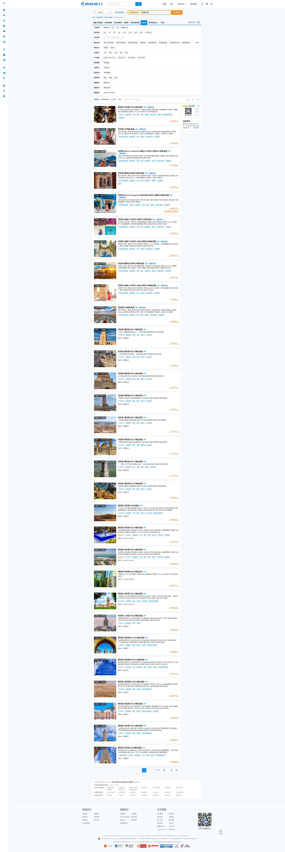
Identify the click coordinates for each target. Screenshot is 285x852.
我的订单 (181, 4)
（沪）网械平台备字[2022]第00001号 (148, 838)
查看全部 (136, 782)
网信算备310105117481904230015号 (178, 836)
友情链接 (134, 814)
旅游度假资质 (177, 838)
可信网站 (141, 846)
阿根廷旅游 (133, 790)
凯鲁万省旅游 (108, 17)
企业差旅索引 (86, 823)
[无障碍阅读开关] (207, 4)
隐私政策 (171, 820)
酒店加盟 (134, 820)
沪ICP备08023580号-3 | (159, 836)
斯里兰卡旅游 (134, 788)
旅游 (93, 17)
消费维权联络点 (176, 846)
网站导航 (96, 817)
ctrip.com (121, 836)
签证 (198, 22)
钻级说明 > (196, 128)
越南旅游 (144, 788)
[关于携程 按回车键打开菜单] (4, 96)
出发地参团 (108, 22)
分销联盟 (122, 814)
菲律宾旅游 (121, 788)
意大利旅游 (156, 788)
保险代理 (134, 817)
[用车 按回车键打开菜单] (4, 42)
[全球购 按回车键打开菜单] (4, 67)
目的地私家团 (135, 22)
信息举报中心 (130, 846)
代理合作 (122, 820)
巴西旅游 (109, 790)
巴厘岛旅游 (133, 792)
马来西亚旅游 (111, 788)
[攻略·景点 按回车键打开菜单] (4, 54)
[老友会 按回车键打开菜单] (4, 91)
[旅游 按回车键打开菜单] (4, 26)
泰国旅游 (144, 792)
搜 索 (178, 12)
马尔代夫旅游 (111, 792)
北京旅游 (109, 795)
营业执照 (160, 823)
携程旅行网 (92, 4)
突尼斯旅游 (99, 17)
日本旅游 (155, 792)
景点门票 (192, 22)
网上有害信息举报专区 (166, 846)
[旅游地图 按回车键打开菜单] (4, 60)
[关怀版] (211, 4)
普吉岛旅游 (121, 792)
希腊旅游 (167, 788)
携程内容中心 (161, 826)
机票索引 (85, 817)
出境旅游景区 (124, 782)
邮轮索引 (96, 820)
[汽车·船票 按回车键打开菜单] (4, 36)
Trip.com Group (162, 829)
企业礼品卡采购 (124, 817)
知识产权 (171, 826)
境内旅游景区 (116, 782)
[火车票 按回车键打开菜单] (4, 20)
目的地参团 (118, 22)
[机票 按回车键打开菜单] (4, 15)
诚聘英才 (171, 817)
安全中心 (171, 823)
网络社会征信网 (120, 846)
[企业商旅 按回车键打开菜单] (4, 85)
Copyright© (107, 836)
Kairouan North (113, 785)
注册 (171, 4)
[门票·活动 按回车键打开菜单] (4, 31)
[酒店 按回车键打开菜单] (4, 10)
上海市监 (109, 846)
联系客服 (193, 4)
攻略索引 (96, 814)
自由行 (144, 22)
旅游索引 (131, 782)
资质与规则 (192, 838)
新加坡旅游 (179, 792)
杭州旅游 (132, 795)
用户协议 (160, 820)
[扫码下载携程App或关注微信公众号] (202, 4)
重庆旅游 (178, 795)
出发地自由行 (134, 12)
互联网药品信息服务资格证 (128, 838)
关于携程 (160, 814)
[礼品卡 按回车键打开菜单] (4, 72)
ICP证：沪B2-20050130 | (144, 836)
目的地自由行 (153, 22)
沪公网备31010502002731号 (109, 838)
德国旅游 (121, 790)
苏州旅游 (144, 795)
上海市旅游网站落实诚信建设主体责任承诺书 (167, 842)
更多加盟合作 (124, 823)
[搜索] (138, 4)
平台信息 (185, 838)
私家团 (126, 22)
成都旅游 (155, 795)
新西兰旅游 (179, 788)
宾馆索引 (85, 814)
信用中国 (153, 846)
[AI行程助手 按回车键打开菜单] (4, 49)
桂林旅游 (167, 795)
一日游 (161, 22)
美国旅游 (167, 792)
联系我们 (160, 817)
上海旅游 (121, 795)
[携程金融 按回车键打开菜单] (4, 78)
